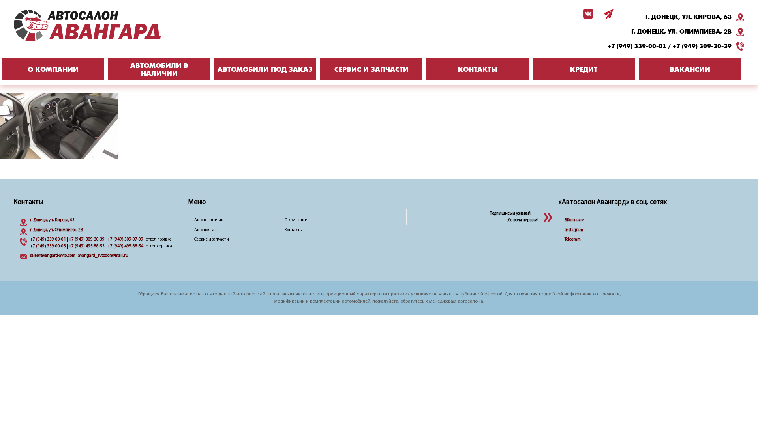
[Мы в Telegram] (607, 14)
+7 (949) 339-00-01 (636, 46)
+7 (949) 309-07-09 (125, 239)
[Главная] (102, 25)
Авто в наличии (209, 220)
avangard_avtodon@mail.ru (103, 256)
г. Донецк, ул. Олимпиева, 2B (681, 31)
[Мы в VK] (586, 14)
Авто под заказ (207, 230)
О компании (296, 220)
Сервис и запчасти (211, 239)
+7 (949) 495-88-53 (87, 246)
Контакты (294, 230)
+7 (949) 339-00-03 (48, 246)
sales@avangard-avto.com (52, 256)
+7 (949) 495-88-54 (125, 246)
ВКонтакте (574, 220)
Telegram (573, 239)
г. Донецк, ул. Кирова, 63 (688, 17)
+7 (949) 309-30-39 (702, 46)
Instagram (574, 230)
